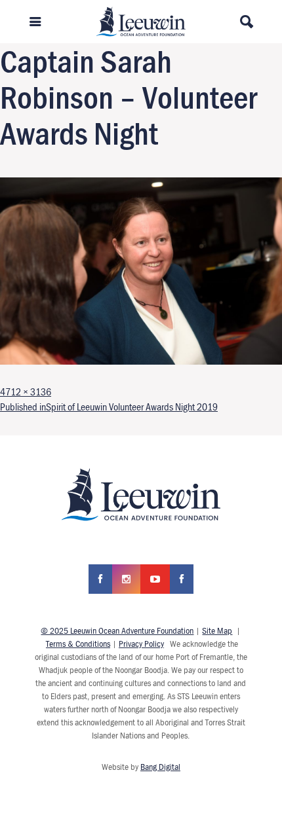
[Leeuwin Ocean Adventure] (141, 20)
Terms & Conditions (78, 643)
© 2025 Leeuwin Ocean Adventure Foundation (117, 630)
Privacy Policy (141, 643)
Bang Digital (160, 767)
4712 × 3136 (25, 391)
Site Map (217, 630)
